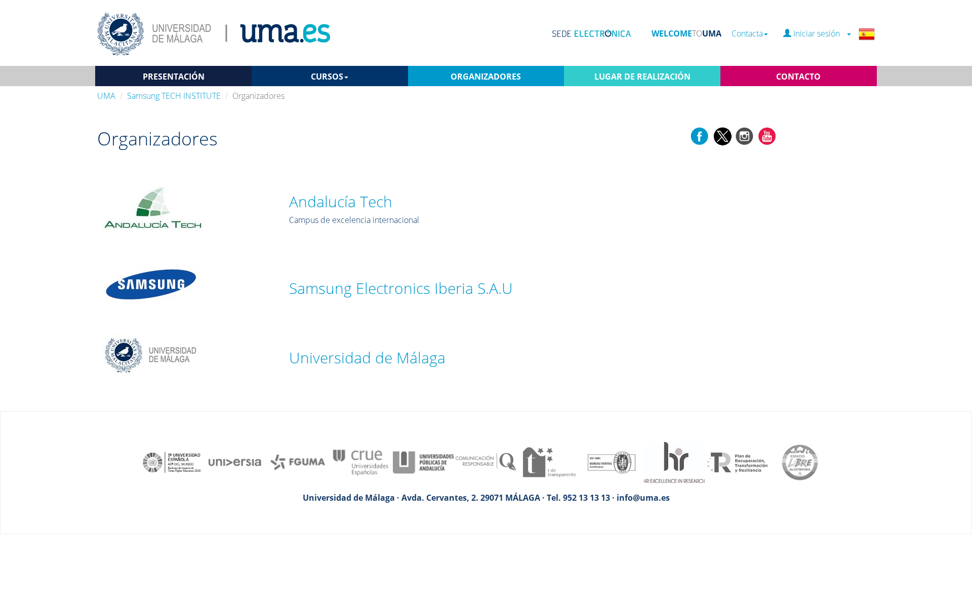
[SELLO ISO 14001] (611, 461)
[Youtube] (767, 135)
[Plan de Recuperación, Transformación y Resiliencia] (737, 461)
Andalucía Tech (340, 201)
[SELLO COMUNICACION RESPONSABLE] (486, 461)
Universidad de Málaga (367, 357)
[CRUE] (360, 461)
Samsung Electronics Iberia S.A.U (401, 288)
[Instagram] (745, 135)
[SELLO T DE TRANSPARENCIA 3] (548, 461)
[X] (722, 135)
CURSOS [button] (327, 76)
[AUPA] (423, 461)
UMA (106, 95)
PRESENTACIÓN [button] (174, 76)
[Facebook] (700, 135)
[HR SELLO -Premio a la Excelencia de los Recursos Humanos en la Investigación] (674, 461)
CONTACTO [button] (798, 76)
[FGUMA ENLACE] (297, 461)
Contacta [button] (747, 33)
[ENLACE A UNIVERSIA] (235, 461)
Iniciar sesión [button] (818, 33)
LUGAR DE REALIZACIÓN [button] (642, 76)
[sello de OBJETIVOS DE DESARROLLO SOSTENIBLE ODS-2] (172, 461)
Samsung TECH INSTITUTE (174, 95)
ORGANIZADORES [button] (486, 76)
